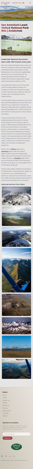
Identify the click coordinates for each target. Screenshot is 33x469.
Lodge (5, 397)
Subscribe (7, 438)
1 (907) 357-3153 (17, 3)
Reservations (7, 410)
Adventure (4, 151)
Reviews (5, 408)
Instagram (17, 158)
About (5, 395)
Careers (5, 416)
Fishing (13, 149)
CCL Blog (5, 413)
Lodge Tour (6, 400)
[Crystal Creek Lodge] (5, 3)
